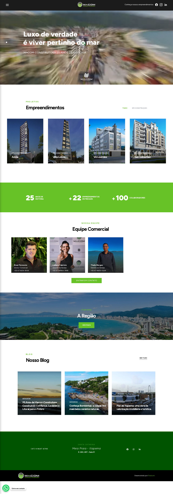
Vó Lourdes (100, 157)
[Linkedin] (140, 449)
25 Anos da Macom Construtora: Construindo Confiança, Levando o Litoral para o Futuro (40, 406)
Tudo (124, 108)
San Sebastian (143, 157)
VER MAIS (86, 325)
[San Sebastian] (148, 141)
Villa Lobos (59, 157)
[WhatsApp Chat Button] (5, 488)
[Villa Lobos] (66, 141)
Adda (15, 157)
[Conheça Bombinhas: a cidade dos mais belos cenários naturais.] (86, 393)
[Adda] (25, 141)
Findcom (151, 476)
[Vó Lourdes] (107, 141)
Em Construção (139, 108)
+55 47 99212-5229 (98, 271)
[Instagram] (133, 449)
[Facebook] (127, 449)
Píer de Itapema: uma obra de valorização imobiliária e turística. (134, 407)
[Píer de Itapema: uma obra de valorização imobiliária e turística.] (133, 393)
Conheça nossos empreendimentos (139, 5)
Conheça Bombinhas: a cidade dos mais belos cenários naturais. (87, 407)
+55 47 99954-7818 (60, 271)
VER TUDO (143, 358)
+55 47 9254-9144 (21, 271)
